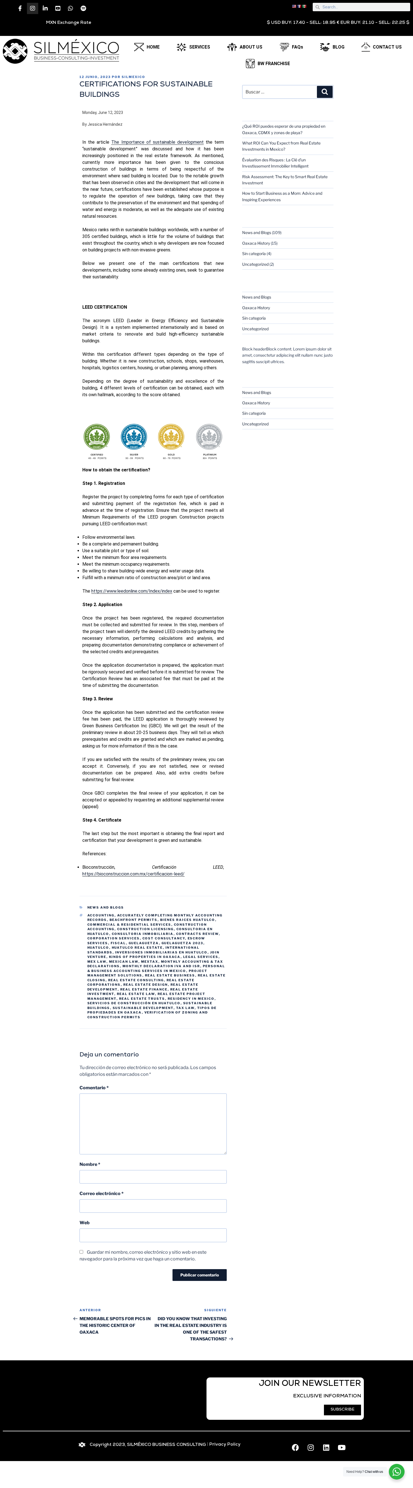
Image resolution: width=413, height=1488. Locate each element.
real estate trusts (142, 999)
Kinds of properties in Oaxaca (145, 957)
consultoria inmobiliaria (143, 934)
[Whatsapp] (70, 8)
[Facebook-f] (20, 8)
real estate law (136, 994)
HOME (153, 47)
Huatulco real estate (137, 948)
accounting (101, 915)
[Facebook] (295, 1447)
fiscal (118, 943)
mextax (149, 962)
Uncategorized (255, 264)
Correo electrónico (102, 1193)
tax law (185, 1008)
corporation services (113, 938)
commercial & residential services (129, 925)
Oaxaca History (256, 243)
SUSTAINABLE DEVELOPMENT (143, 1008)
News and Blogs (105, 907)
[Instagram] (32, 8)
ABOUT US (251, 47)
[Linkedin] (326, 1447)
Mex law (96, 962)
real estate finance (144, 989)
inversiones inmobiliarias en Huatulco (161, 952)
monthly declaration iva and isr (161, 966)
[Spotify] (83, 8)
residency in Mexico (191, 999)
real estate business (170, 975)
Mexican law (124, 962)
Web (85, 1222)
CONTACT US (387, 47)
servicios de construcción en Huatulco (134, 1003)
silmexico (133, 77)
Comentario (94, 1087)
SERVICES (199, 47)
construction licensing (145, 929)
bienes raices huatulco (187, 920)
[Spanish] (304, 6)
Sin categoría (254, 253)
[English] (294, 6)
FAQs (297, 47)
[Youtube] (342, 1447)
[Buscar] (325, 92)
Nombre (90, 1164)
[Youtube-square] (57, 8)
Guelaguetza (144, 943)
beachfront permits (134, 920)
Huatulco (98, 948)
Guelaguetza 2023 (182, 943)
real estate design (145, 985)
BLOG (338, 47)
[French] (299, 6)
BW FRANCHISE (274, 63)
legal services (201, 957)
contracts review (197, 934)
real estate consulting (136, 980)
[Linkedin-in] (45, 8)
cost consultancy (163, 938)
